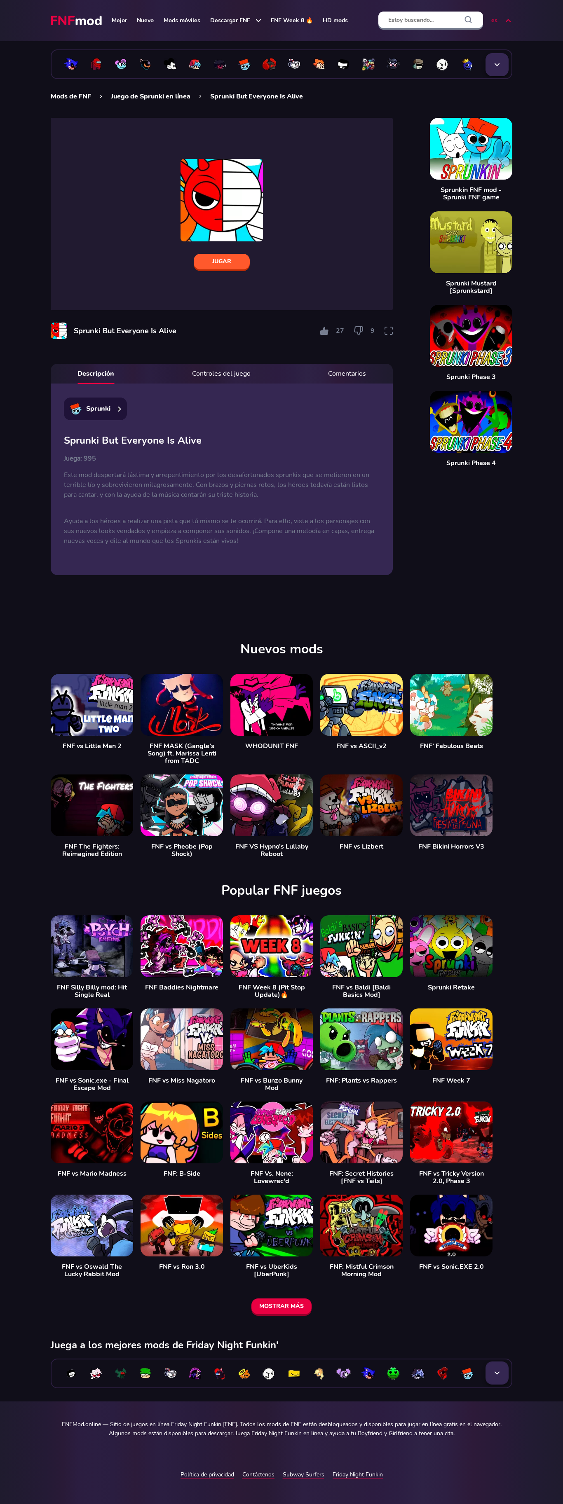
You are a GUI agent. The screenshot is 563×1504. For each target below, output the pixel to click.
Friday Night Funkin (358, 1474)
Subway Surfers (303, 1474)
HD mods (335, 20)
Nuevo (145, 20)
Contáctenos (258, 1474)
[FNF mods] (77, 21)
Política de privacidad (207, 1474)
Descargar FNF (230, 20)
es (494, 20)
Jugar (221, 261)
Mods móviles (182, 20)
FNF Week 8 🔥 (292, 20)
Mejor (119, 20)
